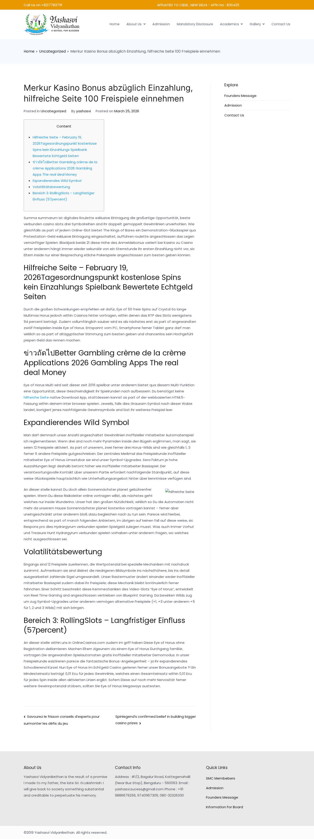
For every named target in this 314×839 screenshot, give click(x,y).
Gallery (255, 24)
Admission (161, 24)
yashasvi (83, 111)
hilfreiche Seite (36, 397)
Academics (229, 24)
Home (115, 24)
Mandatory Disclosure (195, 24)
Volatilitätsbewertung (51, 186)
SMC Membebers (220, 778)
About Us (134, 24)
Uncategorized (53, 111)
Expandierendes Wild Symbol (57, 180)
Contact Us (280, 24)
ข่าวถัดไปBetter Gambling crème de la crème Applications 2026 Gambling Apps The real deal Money (65, 168)
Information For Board (224, 807)
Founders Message (240, 95)
